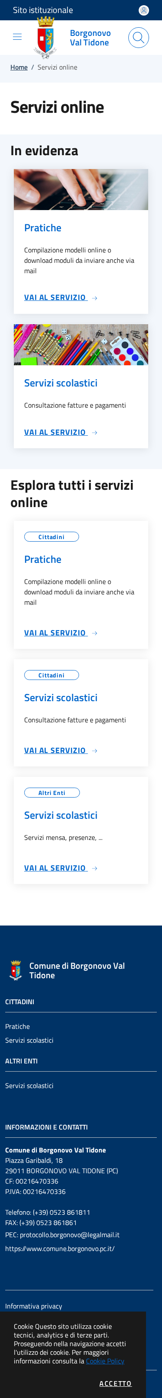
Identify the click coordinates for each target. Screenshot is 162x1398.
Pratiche (17, 1026)
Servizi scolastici (29, 1040)
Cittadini (51, 536)
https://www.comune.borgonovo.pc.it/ (60, 1248)
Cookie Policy (105, 1361)
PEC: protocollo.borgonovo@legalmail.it (62, 1234)
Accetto (115, 1383)
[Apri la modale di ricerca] (138, 37)
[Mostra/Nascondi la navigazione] (17, 37)
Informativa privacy (33, 1306)
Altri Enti (52, 792)
